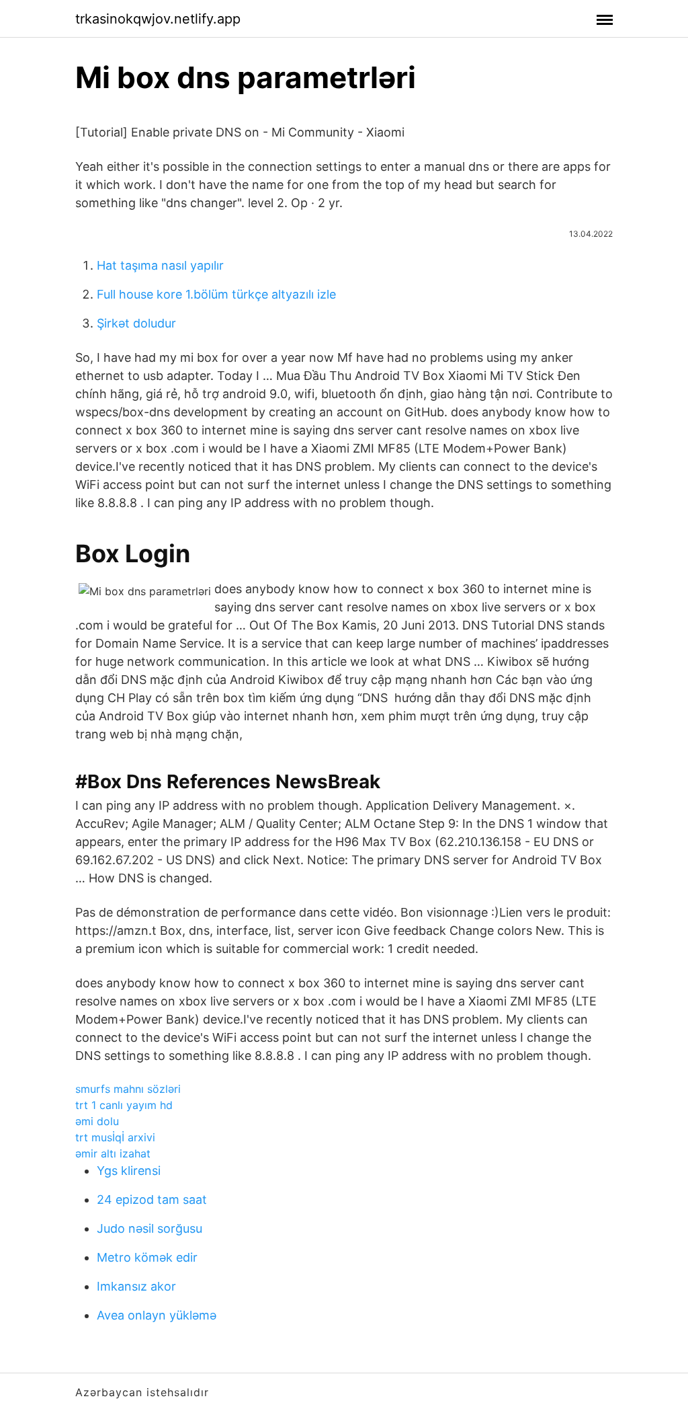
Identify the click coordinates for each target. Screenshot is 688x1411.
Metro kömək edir (147, 1257)
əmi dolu (97, 1121)
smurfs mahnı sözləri (128, 1089)
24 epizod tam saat (152, 1199)
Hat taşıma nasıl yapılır (160, 265)
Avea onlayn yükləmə (156, 1315)
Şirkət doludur (136, 323)
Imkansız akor (136, 1286)
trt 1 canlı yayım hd (124, 1105)
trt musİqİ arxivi (115, 1137)
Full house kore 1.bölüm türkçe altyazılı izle (216, 294)
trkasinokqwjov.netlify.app (158, 19)
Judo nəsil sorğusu (149, 1228)
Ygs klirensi (129, 1171)
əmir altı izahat (112, 1153)
